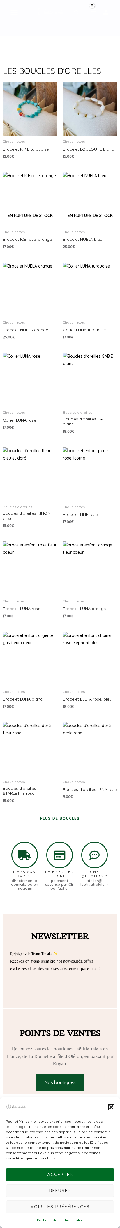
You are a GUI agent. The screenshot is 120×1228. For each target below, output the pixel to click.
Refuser (60, 1190)
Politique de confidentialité (60, 1220)
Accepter (60, 1174)
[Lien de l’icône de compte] (105, 12)
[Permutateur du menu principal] (14, 12)
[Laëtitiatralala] (16, 1107)
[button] (111, 1107)
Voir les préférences (60, 1206)
